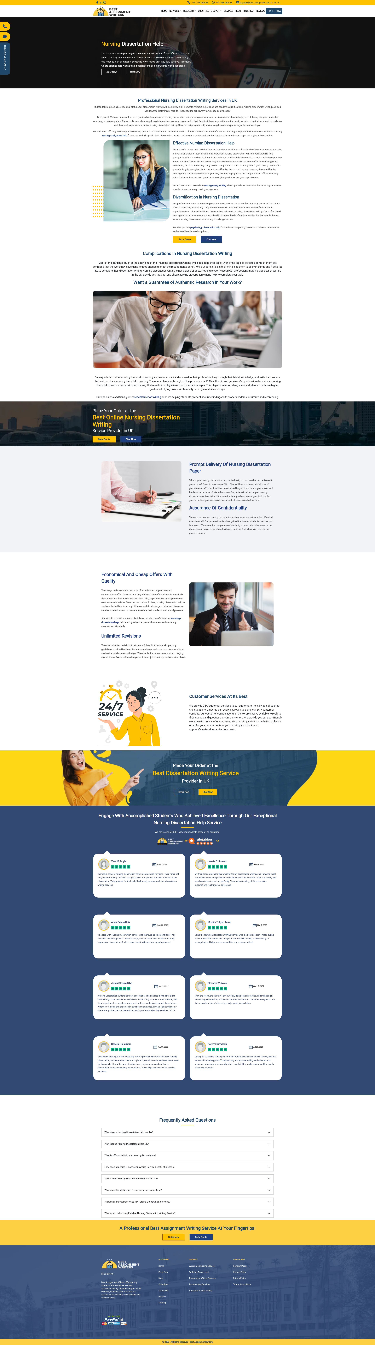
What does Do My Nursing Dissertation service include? (133, 1190)
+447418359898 (199, 2)
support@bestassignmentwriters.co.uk (259, 2)
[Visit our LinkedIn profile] (101, 2)
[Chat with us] (5, 36)
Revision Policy (240, 1266)
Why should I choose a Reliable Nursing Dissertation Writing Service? (139, 1213)
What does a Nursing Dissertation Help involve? (128, 1132)
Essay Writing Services (199, 1284)
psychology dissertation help (205, 227)
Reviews (260, 11)
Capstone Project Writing (200, 1290)
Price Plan (248, 11)
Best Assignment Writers (201, 1342)
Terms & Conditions (242, 1284)
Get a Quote (185, 239)
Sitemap (162, 1303)
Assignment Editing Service (202, 1266)
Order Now (111, 72)
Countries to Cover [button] (209, 11)
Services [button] (174, 11)
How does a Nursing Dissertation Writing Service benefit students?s (139, 1167)
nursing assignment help (114, 135)
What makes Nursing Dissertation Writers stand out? (131, 1178)
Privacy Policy (239, 1278)
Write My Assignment (199, 1272)
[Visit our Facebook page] (97, 2)
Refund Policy (239, 1272)
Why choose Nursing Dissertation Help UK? (126, 1144)
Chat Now (135, 72)
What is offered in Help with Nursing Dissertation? (130, 1155)
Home (164, 11)
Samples (228, 11)
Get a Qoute (201, 1237)
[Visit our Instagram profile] (104, 2)
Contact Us (163, 1290)
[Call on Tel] (5, 26)
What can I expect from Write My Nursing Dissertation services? (137, 1201)
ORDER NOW (274, 11)
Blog (238, 11)
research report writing (147, 397)
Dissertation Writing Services (202, 1278)
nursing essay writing (215, 185)
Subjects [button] (188, 11)
